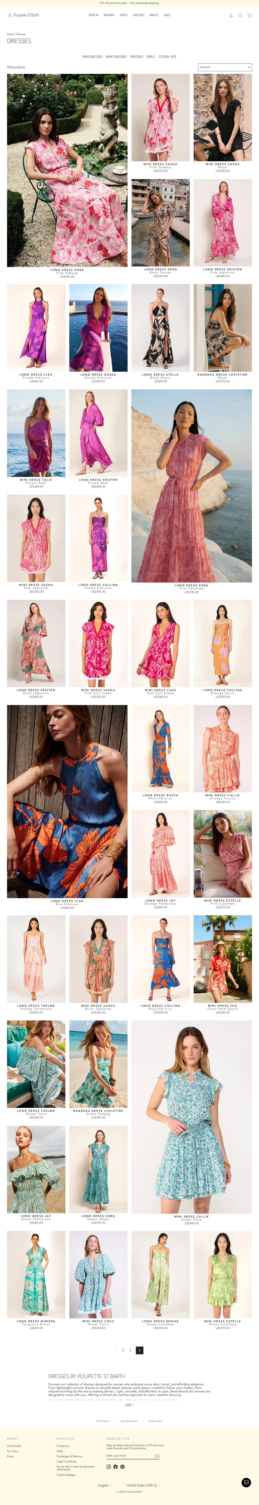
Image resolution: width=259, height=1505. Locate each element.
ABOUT (154, 15)
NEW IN (93, 15)
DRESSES (138, 15)
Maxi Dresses (116, 57)
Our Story (12, 1451)
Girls (151, 57)
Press (10, 1456)
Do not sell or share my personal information (75, 1468)
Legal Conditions (67, 1461)
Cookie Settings (66, 1475)
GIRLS (124, 15)
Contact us (63, 1446)
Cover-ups (167, 57)
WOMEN (109, 15)
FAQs (60, 1451)
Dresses (136, 57)
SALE (167, 15)
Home (10, 34)
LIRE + (129, 1405)
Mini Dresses (93, 57)
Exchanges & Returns (69, 1456)
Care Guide (14, 1446)
